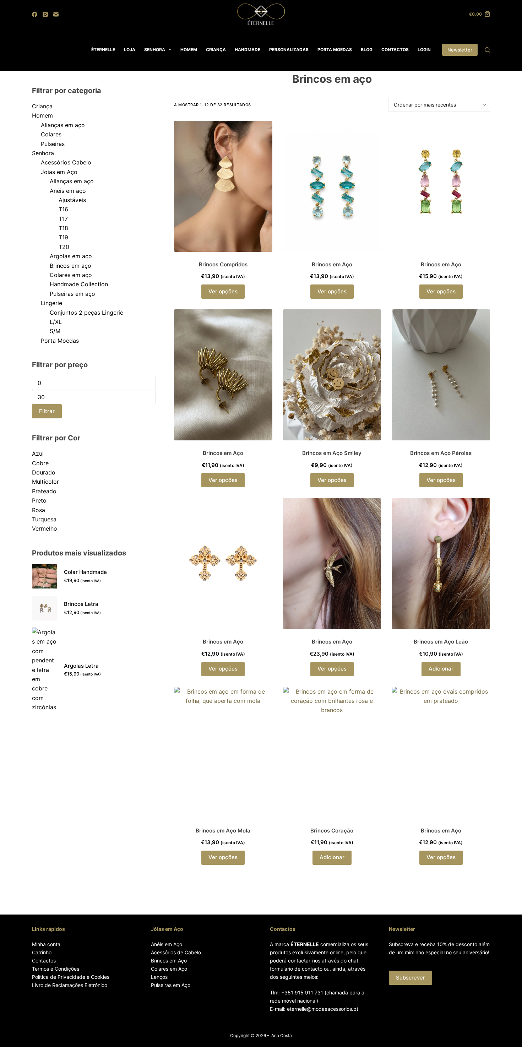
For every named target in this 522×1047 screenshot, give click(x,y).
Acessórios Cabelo (66, 162)
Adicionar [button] (441, 668)
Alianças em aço (63, 125)
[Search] (487, 50)
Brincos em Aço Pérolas (441, 453)
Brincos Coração (331, 830)
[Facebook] (34, 14)
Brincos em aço (70, 265)
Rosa (38, 510)
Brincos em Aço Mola (223, 830)
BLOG (367, 49)
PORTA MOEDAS (334, 49)
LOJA (129, 49)
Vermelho (44, 528)
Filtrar (47, 411)
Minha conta (46, 944)
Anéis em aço (68, 190)
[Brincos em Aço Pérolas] (441, 374)
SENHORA (154, 49)
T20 (64, 246)
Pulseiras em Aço (170, 985)
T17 (63, 218)
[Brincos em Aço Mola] (223, 752)
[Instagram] (45, 14)
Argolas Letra (81, 665)
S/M (55, 331)
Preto (39, 500)
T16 (63, 209)
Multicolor (45, 481)
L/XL (56, 321)
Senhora (43, 153)
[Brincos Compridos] (223, 186)
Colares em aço (71, 274)
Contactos (44, 961)
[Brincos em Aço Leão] (441, 563)
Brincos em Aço (332, 264)
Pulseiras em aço (72, 293)
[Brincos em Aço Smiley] (332, 374)
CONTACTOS (395, 49)
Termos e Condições (55, 969)
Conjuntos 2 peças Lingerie (86, 312)
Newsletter (459, 50)
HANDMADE (247, 49)
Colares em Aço (169, 969)
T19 (63, 237)
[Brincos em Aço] (332, 186)
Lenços (159, 977)
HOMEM (188, 49)
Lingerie (51, 302)
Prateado (44, 491)
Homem (42, 115)
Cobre (40, 463)
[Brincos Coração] (332, 752)
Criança (42, 106)
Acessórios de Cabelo (176, 952)
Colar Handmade (85, 572)
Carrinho (41, 952)
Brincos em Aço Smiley (331, 453)
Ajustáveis (72, 200)
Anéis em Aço (166, 944)
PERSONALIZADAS (289, 49)
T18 (63, 228)
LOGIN (424, 49)
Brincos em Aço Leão (441, 641)
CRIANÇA (216, 49)
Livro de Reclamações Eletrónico (69, 985)
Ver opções (223, 291)
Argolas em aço (71, 256)
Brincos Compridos (223, 264)
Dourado (43, 472)
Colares (51, 134)
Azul (38, 453)
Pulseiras (53, 143)
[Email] (56, 14)
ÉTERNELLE (103, 49)
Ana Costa (281, 1035)
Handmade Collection (79, 284)
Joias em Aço (59, 171)
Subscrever (410, 977)
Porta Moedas (60, 340)
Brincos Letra (81, 604)
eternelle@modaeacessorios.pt (322, 1009)
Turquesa (44, 519)
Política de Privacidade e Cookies (70, 977)
